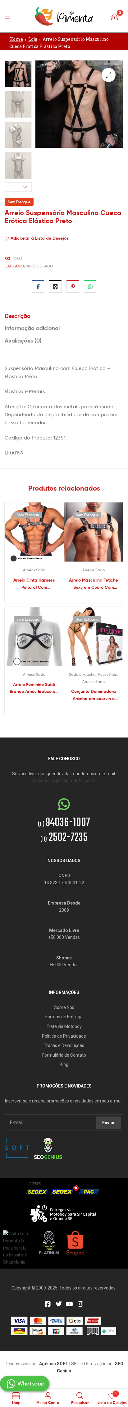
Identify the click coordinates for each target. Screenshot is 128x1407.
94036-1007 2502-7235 (64, 830)
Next (25, 187)
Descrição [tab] (17, 315)
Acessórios (107, 674)
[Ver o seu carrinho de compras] (114, 16)
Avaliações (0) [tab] (23, 340)
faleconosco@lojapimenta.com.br (64, 780)
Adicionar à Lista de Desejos (40, 238)
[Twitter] (59, 1304)
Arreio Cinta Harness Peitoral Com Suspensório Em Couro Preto (34, 584)
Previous (11, 187)
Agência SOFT (53, 1363)
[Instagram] (80, 1304)
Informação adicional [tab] (32, 328)
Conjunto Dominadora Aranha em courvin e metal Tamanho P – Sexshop (93, 695)
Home (16, 39)
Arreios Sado (40, 266)
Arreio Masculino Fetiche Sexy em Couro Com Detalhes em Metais (93, 584)
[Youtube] (69, 1304)
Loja (32, 39)
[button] (109, 75)
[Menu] (9, 16)
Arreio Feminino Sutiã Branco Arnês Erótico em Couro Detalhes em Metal (34, 688)
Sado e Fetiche (82, 674)
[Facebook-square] (48, 1304)
